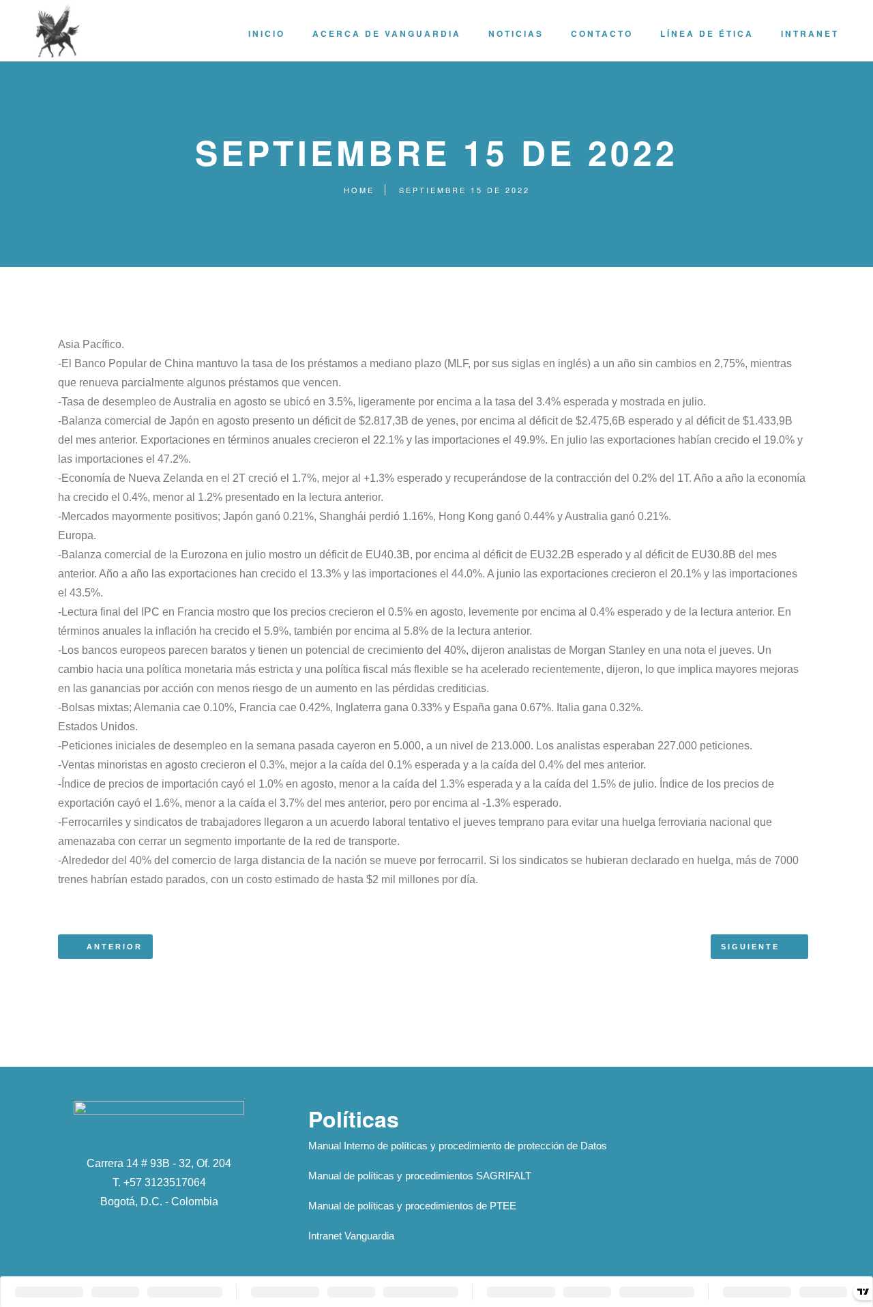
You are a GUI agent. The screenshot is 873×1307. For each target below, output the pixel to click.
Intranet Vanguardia (351, 1235)
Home (359, 189)
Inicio (266, 33)
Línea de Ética (707, 33)
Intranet (810, 33)
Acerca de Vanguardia (386, 33)
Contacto (602, 33)
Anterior (115, 947)
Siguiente (750, 947)
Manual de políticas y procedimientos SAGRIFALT (419, 1175)
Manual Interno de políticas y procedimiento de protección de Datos (457, 1145)
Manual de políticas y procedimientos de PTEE (412, 1205)
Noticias (516, 33)
